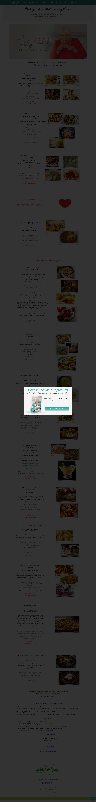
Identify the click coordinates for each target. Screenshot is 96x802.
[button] (90, 5)
